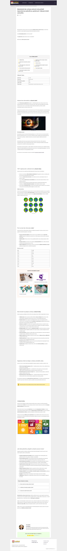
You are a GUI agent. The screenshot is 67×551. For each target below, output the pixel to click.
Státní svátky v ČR (35, 542)
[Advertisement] (33, 22)
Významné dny (30, 2)
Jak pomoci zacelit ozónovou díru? (26, 490)
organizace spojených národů (39, 152)
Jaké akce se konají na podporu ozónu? (26, 487)
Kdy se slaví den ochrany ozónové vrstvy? (27, 484)
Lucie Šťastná (28, 526)
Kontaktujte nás (46, 542)
